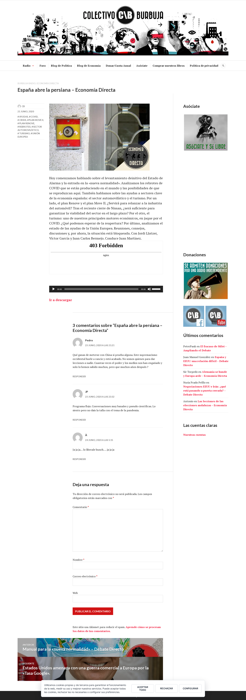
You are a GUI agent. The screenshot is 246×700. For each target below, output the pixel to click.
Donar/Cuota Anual (118, 65)
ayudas (23, 116)
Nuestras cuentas (194, 435)
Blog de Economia (89, 65)
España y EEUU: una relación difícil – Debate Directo (205, 361)
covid (34, 116)
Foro (43, 65)
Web (75, 593)
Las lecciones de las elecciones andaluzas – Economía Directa (205, 405)
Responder (79, 376)
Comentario (81, 507)
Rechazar (166, 688)
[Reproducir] (53, 289)
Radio (26, 65)
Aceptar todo (142, 688)
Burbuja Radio (27, 83)
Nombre (78, 560)
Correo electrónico (85, 576)
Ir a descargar (60, 300)
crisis (22, 120)
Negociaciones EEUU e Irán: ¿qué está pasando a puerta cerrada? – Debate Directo (204, 390)
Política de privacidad (204, 65)
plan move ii (36, 120)
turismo (24, 133)
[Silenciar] (149, 289)
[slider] (156, 289)
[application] (106, 289)
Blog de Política (61, 65)
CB (23, 106)
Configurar (190, 688)
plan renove (26, 123)
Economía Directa (48, 83)
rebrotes (25, 126)
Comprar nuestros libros (169, 65)
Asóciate (141, 65)
